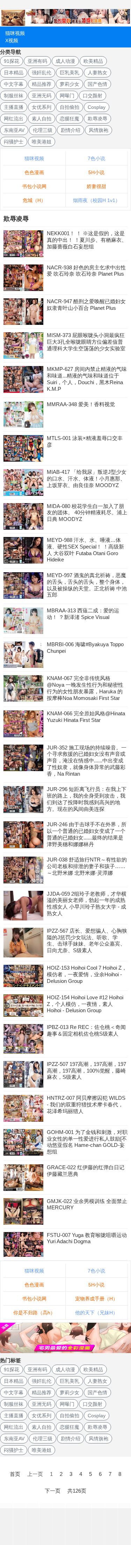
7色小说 (96, 158)
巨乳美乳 (69, 72)
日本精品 (13, 72)
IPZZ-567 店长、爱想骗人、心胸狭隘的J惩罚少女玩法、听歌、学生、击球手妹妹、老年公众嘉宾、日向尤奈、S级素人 (87, 940)
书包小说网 (34, 186)
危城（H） (34, 200)
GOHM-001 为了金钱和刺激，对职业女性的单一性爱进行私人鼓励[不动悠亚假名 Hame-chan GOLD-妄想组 (87, 1142)
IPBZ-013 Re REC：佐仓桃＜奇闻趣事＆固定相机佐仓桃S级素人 (86, 1030)
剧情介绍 (70, 130)
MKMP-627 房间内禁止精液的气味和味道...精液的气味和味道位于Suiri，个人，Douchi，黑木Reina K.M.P (87, 378)
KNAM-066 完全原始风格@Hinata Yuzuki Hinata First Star (86, 716)
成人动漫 (65, 61)
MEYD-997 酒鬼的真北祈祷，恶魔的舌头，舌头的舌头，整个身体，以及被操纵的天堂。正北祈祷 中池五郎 (87, 585)
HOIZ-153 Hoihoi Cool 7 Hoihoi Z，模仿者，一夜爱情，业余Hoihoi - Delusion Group (87, 974)
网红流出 (13, 118)
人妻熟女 (97, 72)
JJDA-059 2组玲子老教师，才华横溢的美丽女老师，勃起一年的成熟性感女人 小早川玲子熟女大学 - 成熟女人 (86, 903)
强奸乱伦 (41, 72)
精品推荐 (41, 84)
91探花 (11, 61)
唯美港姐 (41, 141)
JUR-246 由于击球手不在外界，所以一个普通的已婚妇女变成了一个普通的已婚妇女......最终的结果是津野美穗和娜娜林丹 (86, 834)
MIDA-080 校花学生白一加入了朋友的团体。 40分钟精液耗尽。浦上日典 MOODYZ (87, 512)
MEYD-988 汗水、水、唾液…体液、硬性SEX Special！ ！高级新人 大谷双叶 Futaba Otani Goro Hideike (85, 549)
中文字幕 (13, 84)
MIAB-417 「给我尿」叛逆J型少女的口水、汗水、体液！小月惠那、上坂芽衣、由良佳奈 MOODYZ (86, 478)
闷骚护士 (13, 141)
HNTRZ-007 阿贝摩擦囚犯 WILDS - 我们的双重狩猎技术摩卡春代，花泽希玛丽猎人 (86, 1104)
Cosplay (96, 107)
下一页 (52, 1491)
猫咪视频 (15, 33)
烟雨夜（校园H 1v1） (96, 200)
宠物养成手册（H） (96, 1298)
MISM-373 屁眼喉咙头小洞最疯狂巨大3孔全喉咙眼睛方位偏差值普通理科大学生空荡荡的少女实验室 (86, 341)
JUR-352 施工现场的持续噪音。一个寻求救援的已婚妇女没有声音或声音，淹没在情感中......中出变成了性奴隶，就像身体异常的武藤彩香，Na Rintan (86, 761)
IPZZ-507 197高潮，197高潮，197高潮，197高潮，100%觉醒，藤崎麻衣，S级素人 (86, 1070)
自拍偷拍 (69, 107)
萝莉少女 (69, 84)
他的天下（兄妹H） (96, 1312)
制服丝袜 (13, 95)
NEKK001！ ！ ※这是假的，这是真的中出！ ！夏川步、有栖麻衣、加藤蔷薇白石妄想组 (87, 239)
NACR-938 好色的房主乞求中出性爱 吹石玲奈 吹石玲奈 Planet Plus (86, 270)
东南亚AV (14, 130)
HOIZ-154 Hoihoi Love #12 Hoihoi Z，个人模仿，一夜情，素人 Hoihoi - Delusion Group (85, 1004)
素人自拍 (41, 118)
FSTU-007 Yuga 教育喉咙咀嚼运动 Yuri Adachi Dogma (87, 1238)
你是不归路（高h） (34, 1312)
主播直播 (13, 107)
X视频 (11, 40)
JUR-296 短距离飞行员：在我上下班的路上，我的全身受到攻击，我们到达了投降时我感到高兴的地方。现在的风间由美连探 (86, 799)
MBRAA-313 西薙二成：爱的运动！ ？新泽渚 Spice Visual (83, 613)
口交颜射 (92, 95)
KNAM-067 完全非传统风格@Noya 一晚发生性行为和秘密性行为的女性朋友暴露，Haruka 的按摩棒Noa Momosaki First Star (85, 688)
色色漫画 (34, 172)
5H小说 (96, 172)
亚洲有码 (37, 61)
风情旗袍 (98, 130)
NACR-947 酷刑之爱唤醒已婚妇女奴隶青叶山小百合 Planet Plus (86, 304)
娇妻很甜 (96, 186)
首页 (15, 1474)
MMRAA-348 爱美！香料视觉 (81, 404)
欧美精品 (93, 61)
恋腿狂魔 (69, 118)
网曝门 (67, 95)
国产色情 (97, 84)
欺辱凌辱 (97, 118)
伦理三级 (42, 130)
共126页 (76, 1491)
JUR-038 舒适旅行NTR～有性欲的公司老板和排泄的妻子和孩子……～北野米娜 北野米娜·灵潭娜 (87, 866)
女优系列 (41, 107)
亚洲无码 (41, 95)
